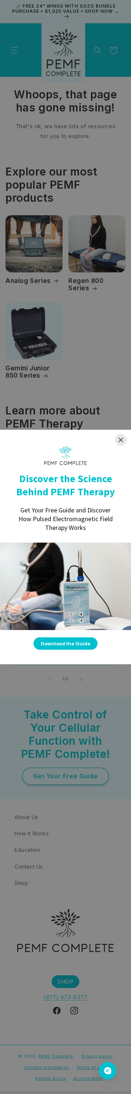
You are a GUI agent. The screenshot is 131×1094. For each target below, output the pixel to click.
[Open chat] (107, 1070)
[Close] (121, 440)
